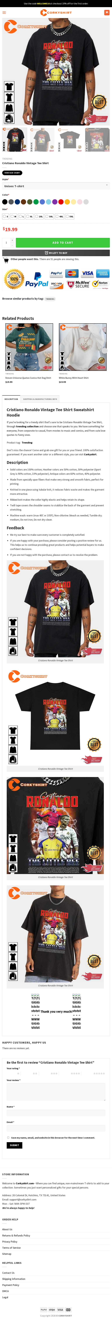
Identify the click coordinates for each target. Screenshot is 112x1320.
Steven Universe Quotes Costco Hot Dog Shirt (28, 377)
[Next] (104, 72)
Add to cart (62, 243)
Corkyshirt (90, 454)
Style (5, 179)
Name (10, 1106)
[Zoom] (6, 121)
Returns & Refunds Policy (16, 1235)
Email (10, 1122)
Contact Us (8, 1272)
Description (11, 399)
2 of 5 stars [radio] (27, 1073)
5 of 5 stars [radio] (87, 1073)
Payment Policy (10, 1285)
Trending (7, 158)
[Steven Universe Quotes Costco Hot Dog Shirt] (29, 347)
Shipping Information (13, 1279)
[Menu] (4, 12)
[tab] (11, 399)
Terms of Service (11, 1247)
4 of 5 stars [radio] (65, 1073)
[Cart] (107, 12)
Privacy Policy (9, 1241)
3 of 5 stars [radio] (45, 1073)
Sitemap (6, 1253)
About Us (7, 1229)
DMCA (5, 1291)
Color (5, 194)
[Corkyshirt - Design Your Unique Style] (56, 12)
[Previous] (8, 72)
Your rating (13, 1068)
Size (5, 209)
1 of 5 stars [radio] (11, 1073)
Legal (5, 1297)
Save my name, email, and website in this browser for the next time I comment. (53, 1137)
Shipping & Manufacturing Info (40, 399)
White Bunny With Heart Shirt (74, 377)
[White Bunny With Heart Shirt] (82, 347)
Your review (13, 1080)
